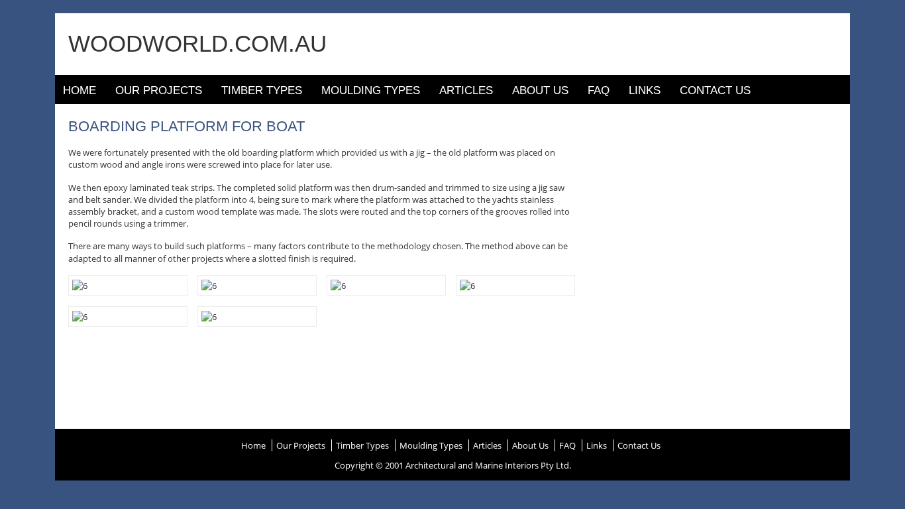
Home (79, 90)
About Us (540, 90)
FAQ (599, 90)
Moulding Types (370, 90)
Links (645, 90)
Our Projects (158, 90)
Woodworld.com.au (197, 43)
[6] (79, 285)
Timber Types (261, 90)
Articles (466, 90)
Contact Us (715, 90)
